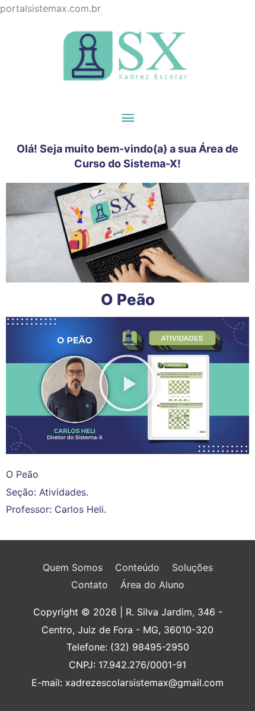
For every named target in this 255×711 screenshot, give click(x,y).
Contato (89, 585)
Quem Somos (73, 567)
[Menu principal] (127, 118)
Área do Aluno (152, 585)
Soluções (192, 567)
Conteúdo (137, 567)
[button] (127, 385)
